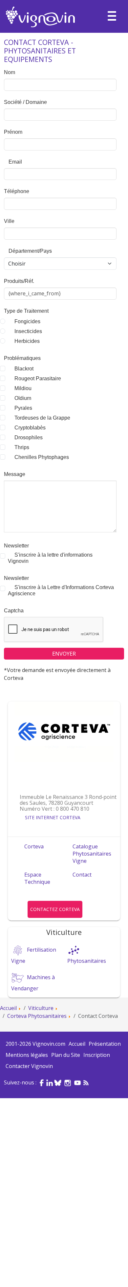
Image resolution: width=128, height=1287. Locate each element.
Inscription (96, 1055)
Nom (9, 72)
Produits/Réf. (19, 281)
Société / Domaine (25, 102)
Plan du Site (65, 1055)
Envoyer (64, 653)
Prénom (13, 132)
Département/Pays (29, 251)
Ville (9, 221)
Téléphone (16, 191)
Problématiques (22, 358)
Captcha (14, 610)
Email (14, 162)
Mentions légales (27, 1055)
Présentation (105, 1043)
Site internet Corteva (52, 817)
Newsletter (16, 545)
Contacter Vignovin (29, 1066)
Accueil (77, 1043)
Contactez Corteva (55, 909)
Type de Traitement (26, 311)
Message (14, 474)
